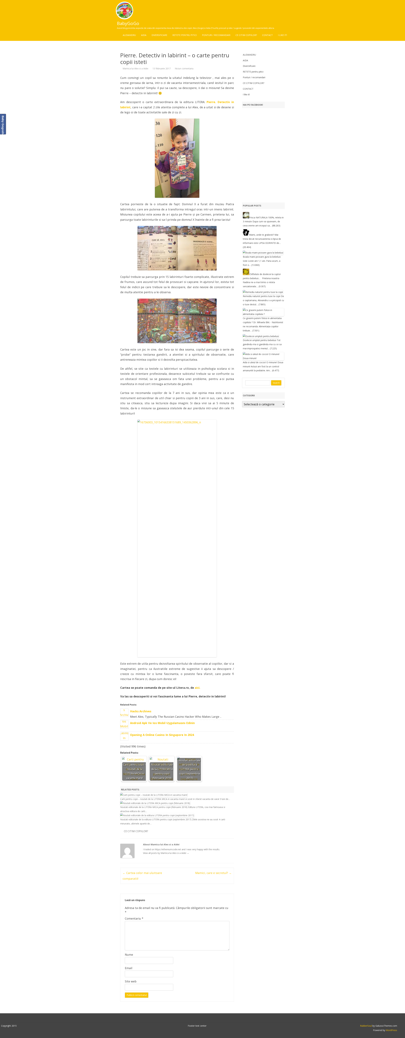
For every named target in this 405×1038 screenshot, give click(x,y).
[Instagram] (207, 1019)
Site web (131, 981)
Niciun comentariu (184, 68)
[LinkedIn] (201, 1019)
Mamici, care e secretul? (213, 873)
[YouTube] (204, 1019)
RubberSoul (366, 1025)
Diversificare (159, 35)
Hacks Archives (140, 711)
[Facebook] (194, 1019)
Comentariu (134, 918)
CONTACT (267, 35)
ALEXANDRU (129, 35)
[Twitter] (191, 1019)
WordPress (391, 1030)
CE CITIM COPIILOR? (246, 35)
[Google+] (197, 1019)
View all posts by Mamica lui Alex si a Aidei (166, 852)
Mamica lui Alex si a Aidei (135, 68)
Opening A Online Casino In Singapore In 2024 (162, 735)
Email (128, 968)
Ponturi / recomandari (216, 35)
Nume (129, 954)
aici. (197, 688)
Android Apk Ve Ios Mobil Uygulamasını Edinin (162, 723)
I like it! (282, 35)
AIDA (143, 35)
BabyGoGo (128, 23)
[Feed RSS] (214, 1019)
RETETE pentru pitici (184, 35)
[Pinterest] (211, 1019)
